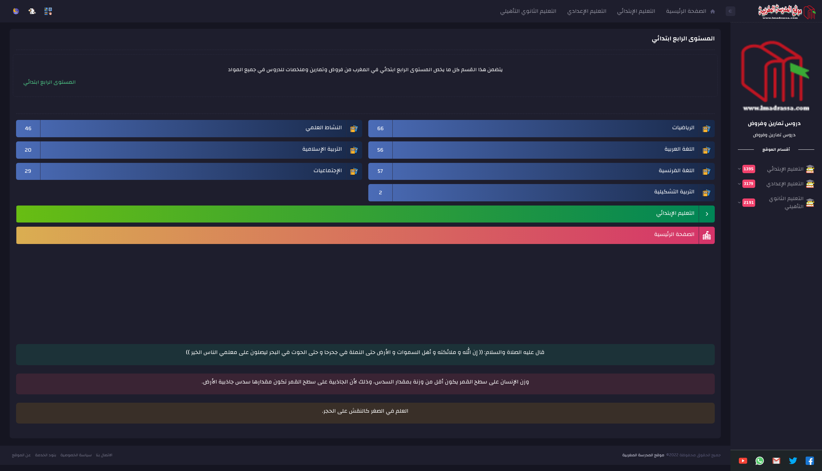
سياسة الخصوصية (76, 455)
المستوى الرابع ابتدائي (49, 82)
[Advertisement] (522, 291)
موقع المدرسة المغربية (643, 455)
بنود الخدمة (45, 455)
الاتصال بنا (104, 455)
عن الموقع (21, 455)
